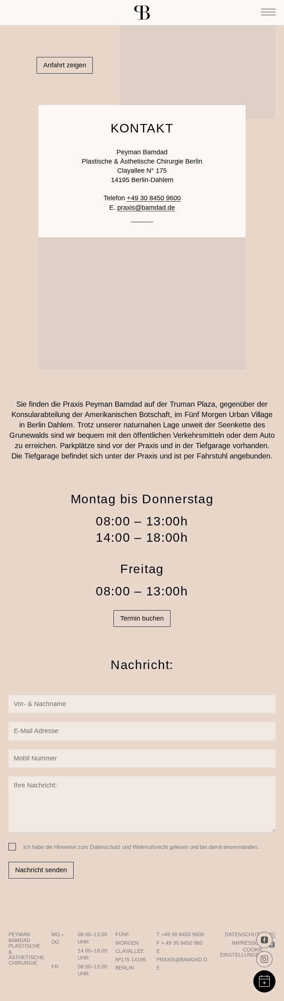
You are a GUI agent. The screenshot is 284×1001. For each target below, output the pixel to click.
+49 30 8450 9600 (154, 198)
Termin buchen (142, 618)
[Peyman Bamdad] (142, 12)
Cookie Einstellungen (241, 952)
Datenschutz (244, 934)
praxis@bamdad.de (146, 207)
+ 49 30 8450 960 (182, 943)
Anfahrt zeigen (64, 65)
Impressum (247, 942)
